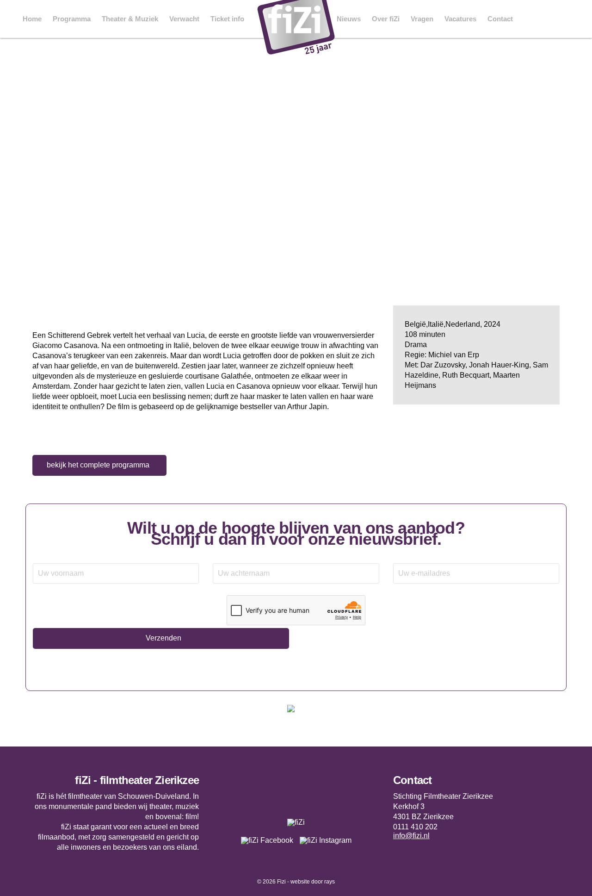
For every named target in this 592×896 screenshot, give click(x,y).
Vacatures (460, 19)
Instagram (550, 19)
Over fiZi (386, 19)
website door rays (312, 881)
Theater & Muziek (130, 19)
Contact (500, 19)
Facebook (529, 19)
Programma (72, 19)
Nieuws (349, 19)
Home (32, 19)
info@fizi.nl (411, 836)
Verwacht (184, 19)
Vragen (422, 19)
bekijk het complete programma (98, 465)
